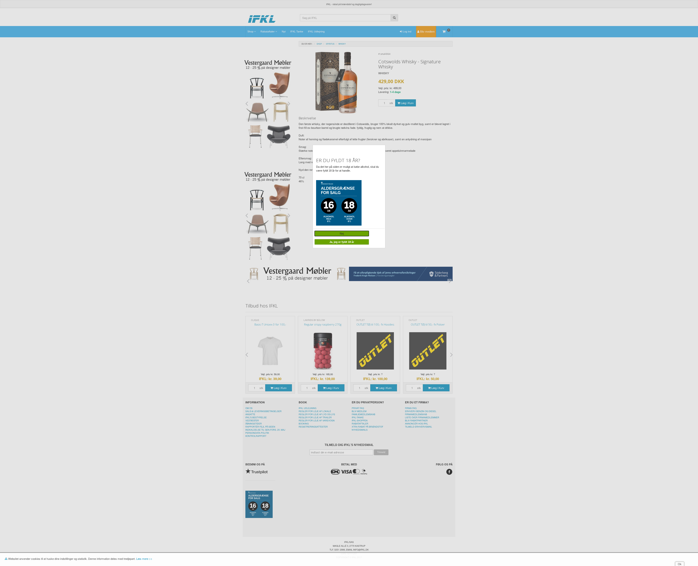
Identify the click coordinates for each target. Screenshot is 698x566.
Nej (342, 233)
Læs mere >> (144, 559)
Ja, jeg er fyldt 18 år (341, 241)
